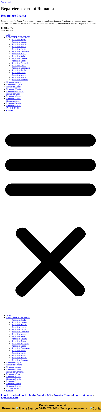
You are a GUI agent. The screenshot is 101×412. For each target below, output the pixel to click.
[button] (50, 213)
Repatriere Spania (19, 61)
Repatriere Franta (13, 15)
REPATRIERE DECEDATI (18, 37)
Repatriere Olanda (19, 58)
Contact (9, 110)
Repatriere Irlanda (19, 54)
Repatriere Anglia (19, 39)
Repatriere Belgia (19, 49)
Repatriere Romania (20, 80)
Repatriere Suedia (19, 70)
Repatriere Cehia (19, 72)
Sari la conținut (7, 2)
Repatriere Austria (19, 44)
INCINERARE (12, 108)
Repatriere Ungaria (19, 42)
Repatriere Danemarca (21, 68)
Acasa (8, 35)
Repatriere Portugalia (20, 63)
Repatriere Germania (20, 51)
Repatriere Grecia (19, 65)
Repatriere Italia (18, 56)
